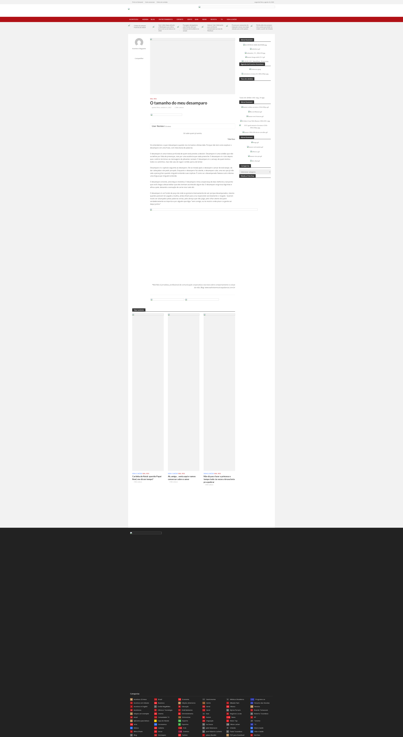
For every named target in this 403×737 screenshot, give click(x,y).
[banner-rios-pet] (167, 303)
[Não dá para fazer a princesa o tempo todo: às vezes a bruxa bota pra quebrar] (219, 392)
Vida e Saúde (137, 474)
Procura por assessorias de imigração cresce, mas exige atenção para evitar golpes (240, 27)
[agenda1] (166, 119)
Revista (214, 19)
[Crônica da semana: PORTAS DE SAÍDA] (130, 26)
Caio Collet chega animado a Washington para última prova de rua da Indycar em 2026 (166, 28)
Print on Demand (137, 2)
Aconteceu (133, 19)
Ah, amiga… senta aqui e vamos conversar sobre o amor (182, 477)
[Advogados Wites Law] (202, 303)
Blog (153, 19)
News (204, 19)
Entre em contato (162, 2)
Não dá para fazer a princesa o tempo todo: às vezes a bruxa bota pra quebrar (219, 479)
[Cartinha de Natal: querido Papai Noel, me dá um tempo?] (148, 392)
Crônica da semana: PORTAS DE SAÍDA (140, 26)
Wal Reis (153, 99)
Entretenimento (166, 19)
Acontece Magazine (139, 49)
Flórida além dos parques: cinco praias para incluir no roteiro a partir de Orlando (264, 27)
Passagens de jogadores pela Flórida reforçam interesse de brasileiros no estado (191, 28)
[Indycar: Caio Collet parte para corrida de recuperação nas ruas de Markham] (204, 28)
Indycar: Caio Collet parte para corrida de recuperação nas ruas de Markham (215, 28)
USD (253, 98)
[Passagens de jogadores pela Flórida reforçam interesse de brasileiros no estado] (179, 28)
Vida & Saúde (232, 19)
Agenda (145, 19)
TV (222, 19)
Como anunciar (150, 2)
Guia (196, 19)
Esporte (180, 19)
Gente (189, 19)
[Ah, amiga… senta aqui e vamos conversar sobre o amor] (183, 392)
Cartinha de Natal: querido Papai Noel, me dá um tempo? (146, 477)
